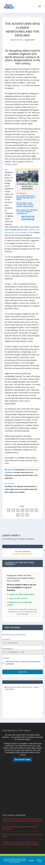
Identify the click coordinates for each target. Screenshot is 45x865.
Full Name (6, 639)
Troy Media (10, 483)
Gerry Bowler (18, 40)
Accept (31, 860)
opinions (11, 470)
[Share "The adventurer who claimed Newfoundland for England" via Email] (22, 515)
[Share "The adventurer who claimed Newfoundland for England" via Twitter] (13, 510)
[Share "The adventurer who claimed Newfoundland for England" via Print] (27, 515)
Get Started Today (22, 759)
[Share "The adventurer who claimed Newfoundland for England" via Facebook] (8, 510)
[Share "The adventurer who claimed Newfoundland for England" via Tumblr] (22, 510)
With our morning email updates (14, 635)
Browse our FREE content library (22, 594)
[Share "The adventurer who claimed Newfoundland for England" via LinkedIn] (31, 510)
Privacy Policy (39, 860)
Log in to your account (18, 598)
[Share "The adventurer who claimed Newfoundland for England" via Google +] (18, 510)
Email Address (8, 649)
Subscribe (22, 672)
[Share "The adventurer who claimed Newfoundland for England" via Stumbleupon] (18, 515)
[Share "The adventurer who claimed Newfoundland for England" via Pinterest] (27, 510)
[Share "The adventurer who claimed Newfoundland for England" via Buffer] (36, 510)
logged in (15, 539)
